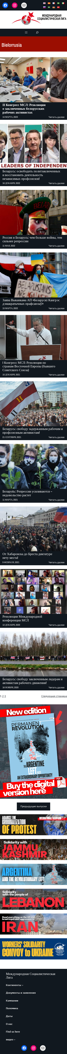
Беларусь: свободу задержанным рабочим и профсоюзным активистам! (32, 430)
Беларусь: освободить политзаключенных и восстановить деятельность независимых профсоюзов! (31, 175)
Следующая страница (54, 696)
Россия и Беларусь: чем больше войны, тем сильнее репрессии (32, 239)
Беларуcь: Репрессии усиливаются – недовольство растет (27, 493)
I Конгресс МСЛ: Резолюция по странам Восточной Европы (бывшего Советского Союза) (28, 366)
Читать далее (57, 117)
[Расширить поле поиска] (37, 32)
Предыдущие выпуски (33, 806)
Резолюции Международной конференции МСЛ (22, 618)
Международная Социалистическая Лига (30, 976)
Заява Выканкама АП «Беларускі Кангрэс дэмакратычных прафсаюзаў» (31, 302)
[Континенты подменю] (22, 985)
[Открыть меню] (26, 32)
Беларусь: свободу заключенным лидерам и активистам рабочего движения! (32, 681)
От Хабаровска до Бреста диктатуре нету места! (27, 556)
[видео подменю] (14, 1039)
